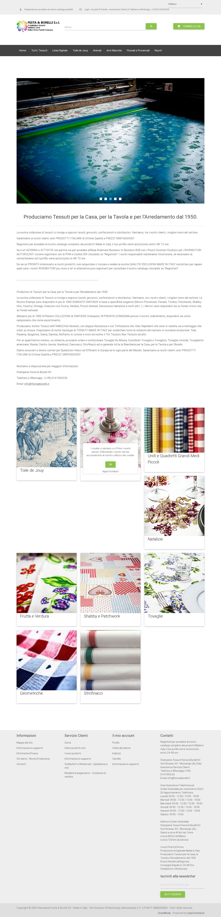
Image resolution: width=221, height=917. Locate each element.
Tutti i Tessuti (39, 50)
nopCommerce (195, 913)
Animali (97, 50)
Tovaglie (155, 616)
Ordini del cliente (121, 748)
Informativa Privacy (27, 753)
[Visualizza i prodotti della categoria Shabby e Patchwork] (110, 583)
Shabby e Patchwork (102, 616)
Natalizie (155, 539)
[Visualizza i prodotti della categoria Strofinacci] (110, 660)
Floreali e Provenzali (138, 50)
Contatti (21, 764)
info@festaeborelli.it (36, 383)
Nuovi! (158, 50)
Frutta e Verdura (34, 616)
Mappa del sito (25, 742)
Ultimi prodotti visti (75, 748)
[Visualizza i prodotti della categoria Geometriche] (47, 660)
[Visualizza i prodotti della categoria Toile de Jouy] (47, 437)
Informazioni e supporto (30, 748)
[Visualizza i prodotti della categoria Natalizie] (174, 506)
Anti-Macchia (114, 50)
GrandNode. (165, 913)
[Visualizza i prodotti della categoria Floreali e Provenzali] (110, 438)
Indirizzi (116, 753)
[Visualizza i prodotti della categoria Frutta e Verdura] (47, 583)
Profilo (115, 742)
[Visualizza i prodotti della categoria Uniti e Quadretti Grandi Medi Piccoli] (174, 430)
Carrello (116, 758)
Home (22, 50)
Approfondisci (110, 471)
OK (110, 464)
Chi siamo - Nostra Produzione (33, 758)
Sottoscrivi (172, 894)
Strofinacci (93, 693)
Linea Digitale (60, 50)
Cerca (68, 27)
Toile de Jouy (80, 50)
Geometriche (31, 693)
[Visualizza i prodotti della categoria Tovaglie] (174, 583)
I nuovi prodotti (73, 753)
